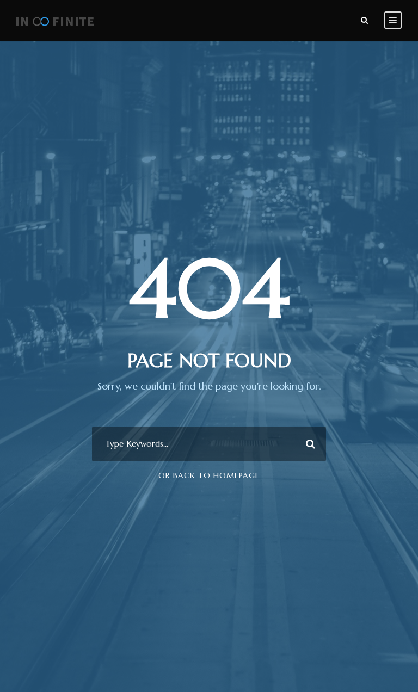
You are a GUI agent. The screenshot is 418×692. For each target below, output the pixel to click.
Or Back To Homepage (209, 475)
